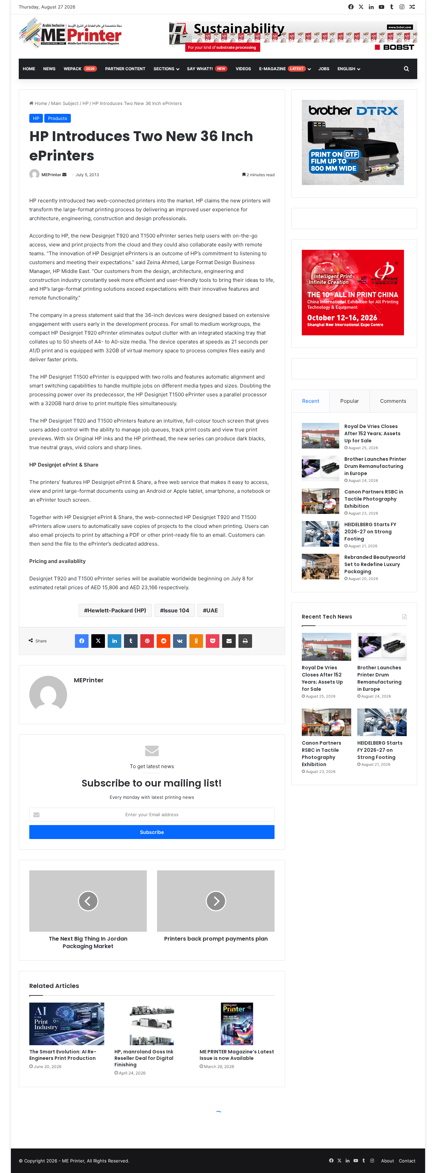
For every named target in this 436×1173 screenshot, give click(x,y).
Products (57, 118)
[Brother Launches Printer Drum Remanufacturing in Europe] (320, 468)
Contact (407, 1160)
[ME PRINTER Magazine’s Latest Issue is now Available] (237, 1024)
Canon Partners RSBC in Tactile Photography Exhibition (373, 498)
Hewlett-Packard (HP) (117, 610)
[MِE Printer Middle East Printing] (74, 33)
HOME (29, 68)
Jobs (323, 68)
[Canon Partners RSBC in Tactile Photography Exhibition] (320, 501)
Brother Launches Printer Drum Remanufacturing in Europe (375, 466)
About (387, 1160)
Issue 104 (176, 610)
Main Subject (65, 103)
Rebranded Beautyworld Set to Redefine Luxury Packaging (374, 564)
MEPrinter (51, 174)
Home (40, 103)
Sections (164, 68)
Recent (310, 401)
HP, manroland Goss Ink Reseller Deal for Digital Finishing (143, 1058)
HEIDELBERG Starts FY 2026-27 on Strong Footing (370, 531)
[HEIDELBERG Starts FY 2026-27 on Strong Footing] (320, 534)
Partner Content (125, 68)
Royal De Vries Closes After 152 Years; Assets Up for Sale (372, 433)
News (49, 68)
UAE (212, 610)
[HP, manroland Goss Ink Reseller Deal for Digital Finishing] (151, 1024)
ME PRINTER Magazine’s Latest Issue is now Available (237, 1055)
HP (85, 103)
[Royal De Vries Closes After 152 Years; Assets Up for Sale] (320, 435)
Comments (393, 401)
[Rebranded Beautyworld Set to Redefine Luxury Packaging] (320, 566)
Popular (349, 401)
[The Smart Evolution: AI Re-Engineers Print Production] (66, 1024)
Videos (243, 68)
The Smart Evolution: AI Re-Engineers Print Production (62, 1055)
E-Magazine (281, 68)
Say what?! (206, 68)
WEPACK (79, 68)
